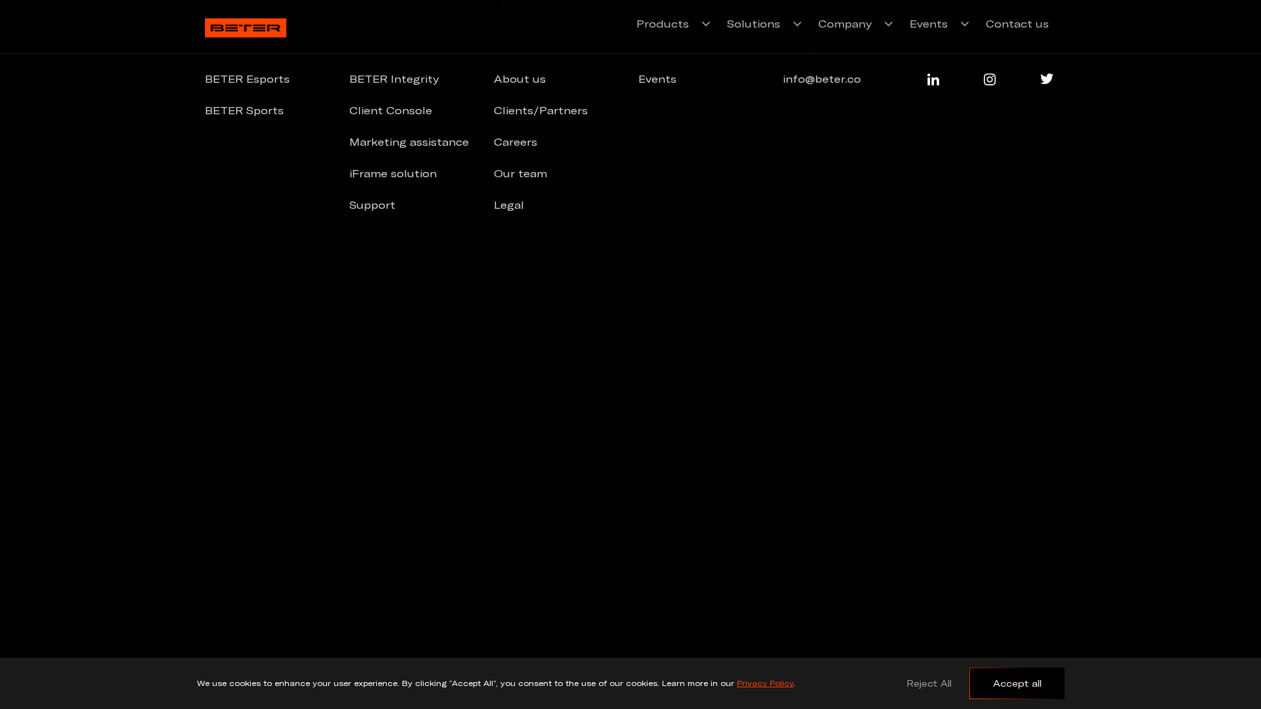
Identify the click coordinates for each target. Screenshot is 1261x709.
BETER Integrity (394, 78)
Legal (509, 204)
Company (845, 23)
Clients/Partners (541, 110)
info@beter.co (822, 78)
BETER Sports (244, 110)
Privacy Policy (765, 683)
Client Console (390, 110)
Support (372, 204)
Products (662, 23)
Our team (520, 173)
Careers (515, 141)
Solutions (753, 23)
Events (929, 23)
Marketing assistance (409, 141)
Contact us (1017, 23)
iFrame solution (393, 173)
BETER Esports (247, 78)
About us (520, 78)
